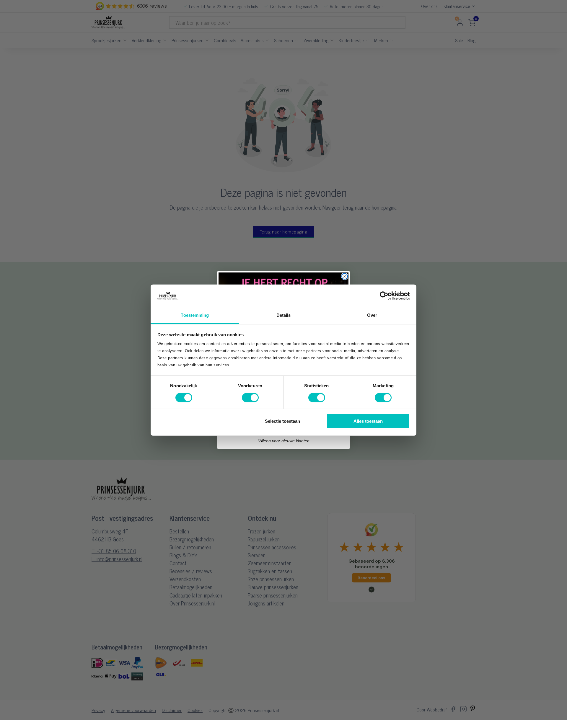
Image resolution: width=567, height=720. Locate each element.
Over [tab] (372, 315)
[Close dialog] (345, 276)
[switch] (250, 397)
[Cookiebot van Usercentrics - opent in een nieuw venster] (384, 295)
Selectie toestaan (282, 421)
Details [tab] (283, 315)
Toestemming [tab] (195, 315)
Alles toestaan (368, 421)
